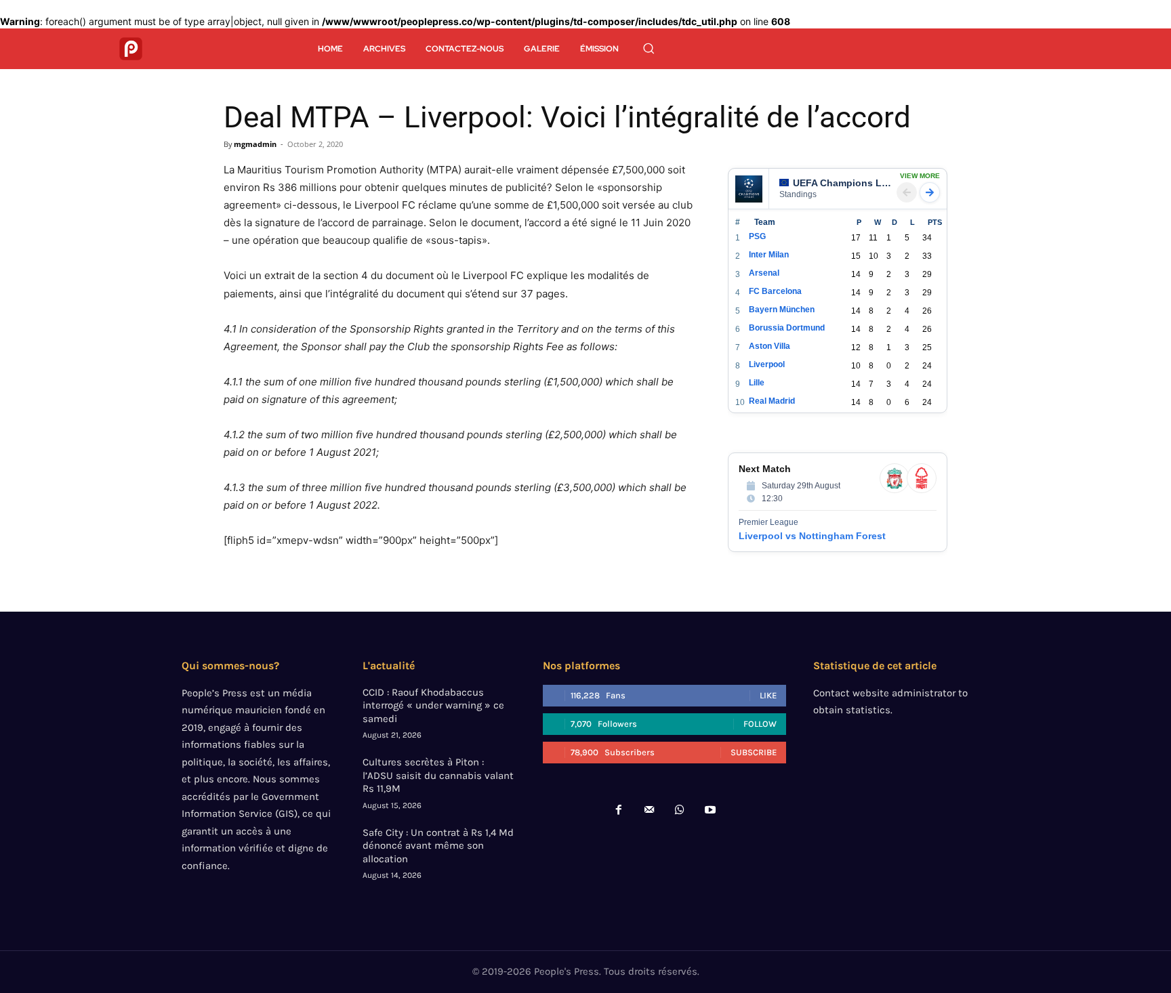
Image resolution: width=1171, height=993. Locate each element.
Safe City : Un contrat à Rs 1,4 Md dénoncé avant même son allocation (438, 845)
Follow (760, 724)
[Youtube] (710, 810)
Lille (756, 382)
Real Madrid (772, 401)
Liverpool (767, 364)
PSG (757, 236)
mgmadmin (255, 144)
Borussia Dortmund (787, 328)
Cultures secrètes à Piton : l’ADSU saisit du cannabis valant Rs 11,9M (438, 775)
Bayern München (782, 309)
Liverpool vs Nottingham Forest (812, 535)
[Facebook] (618, 810)
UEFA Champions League (842, 182)
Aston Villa (769, 346)
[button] (648, 48)
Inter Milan (769, 254)
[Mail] (649, 810)
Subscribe (754, 752)
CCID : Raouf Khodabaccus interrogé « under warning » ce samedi (433, 705)
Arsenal (764, 273)
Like (768, 695)
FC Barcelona (775, 291)
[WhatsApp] (680, 810)
